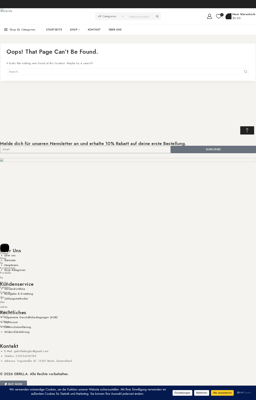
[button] (13, 384)
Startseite (54, 29)
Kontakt (94, 29)
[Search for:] (128, 72)
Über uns (115, 29)
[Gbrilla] (29, 16)
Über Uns (10, 250)
